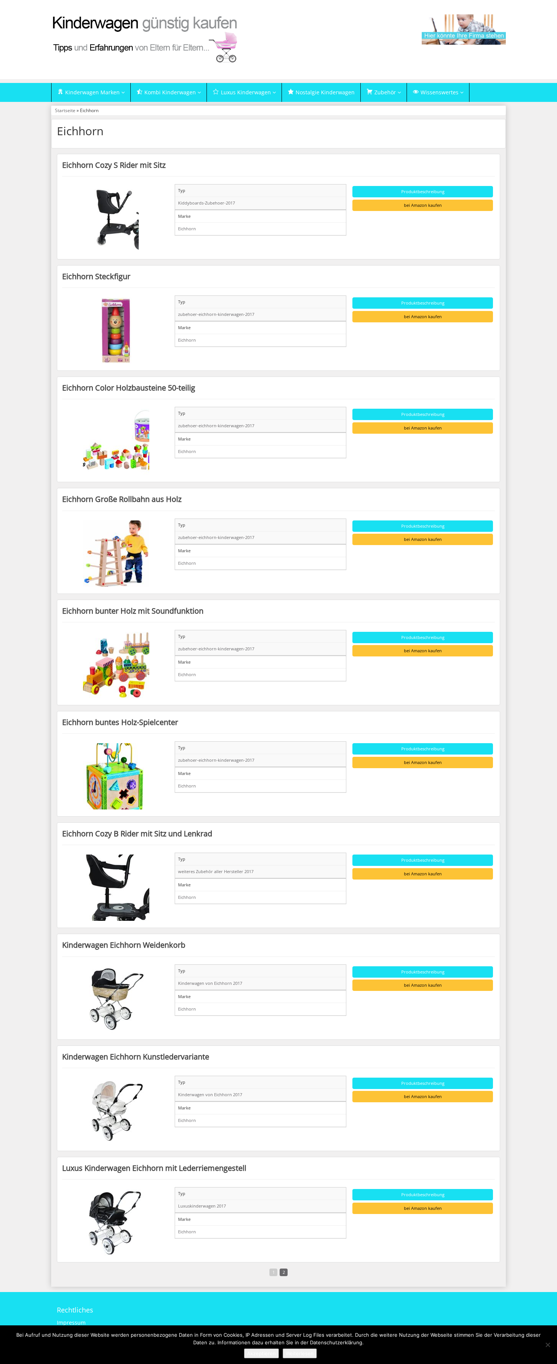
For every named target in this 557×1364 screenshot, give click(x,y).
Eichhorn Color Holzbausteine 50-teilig (128, 387)
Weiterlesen (300, 1353)
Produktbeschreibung (422, 191)
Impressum (71, 1322)
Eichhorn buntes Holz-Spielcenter (120, 722)
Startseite (65, 110)
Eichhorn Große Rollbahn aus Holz (121, 499)
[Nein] (547, 1344)
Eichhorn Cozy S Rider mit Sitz (114, 164)
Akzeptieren (261, 1353)
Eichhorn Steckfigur (96, 276)
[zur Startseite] (146, 38)
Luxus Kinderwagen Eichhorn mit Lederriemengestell (154, 1167)
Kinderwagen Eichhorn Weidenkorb (123, 944)
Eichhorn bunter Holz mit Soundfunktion (132, 610)
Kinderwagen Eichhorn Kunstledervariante (135, 1056)
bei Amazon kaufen (423, 205)
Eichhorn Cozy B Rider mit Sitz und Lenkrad (137, 833)
